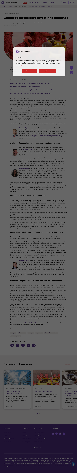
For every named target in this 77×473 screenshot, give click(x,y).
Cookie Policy (19, 65)
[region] (39, 61)
